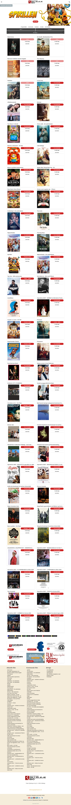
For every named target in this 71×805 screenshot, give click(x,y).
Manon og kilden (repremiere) (13, 676)
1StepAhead (45, 800)
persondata (38, 795)
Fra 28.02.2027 (57, 572)
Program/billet (24, 26)
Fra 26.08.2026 (57, 104)
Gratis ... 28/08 (27, 278)
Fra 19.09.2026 (57, 365)
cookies (43, 795)
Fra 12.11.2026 (57, 488)
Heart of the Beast (30, 693)
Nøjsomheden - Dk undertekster (13, 689)
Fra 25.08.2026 (57, 82)
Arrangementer (50, 671)
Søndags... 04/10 (27, 405)
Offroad (28, 698)
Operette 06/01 (27, 572)
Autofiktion (9, 701)
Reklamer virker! (50, 675)
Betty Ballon (29, 697)
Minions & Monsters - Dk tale (13, 694)
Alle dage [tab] (35, 32)
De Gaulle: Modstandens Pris (13, 671)
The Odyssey (10, 674)
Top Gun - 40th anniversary (12, 691)
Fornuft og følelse (30, 712)
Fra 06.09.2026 (27, 126)
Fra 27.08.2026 (27, 104)
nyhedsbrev (29, 795)
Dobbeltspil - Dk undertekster (13, 680)
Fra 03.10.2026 (57, 385)
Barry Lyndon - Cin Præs (12, 745)
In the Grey (9, 678)
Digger (28, 696)
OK (48, 648)
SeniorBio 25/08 (27, 169)
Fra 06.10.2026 (57, 405)
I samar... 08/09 (57, 322)
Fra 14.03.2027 (57, 593)
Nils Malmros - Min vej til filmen (13, 698)
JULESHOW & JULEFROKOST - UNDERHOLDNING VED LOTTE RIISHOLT (14, 751)
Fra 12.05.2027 (57, 615)
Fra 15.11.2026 (57, 508)
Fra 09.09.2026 (57, 300)
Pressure (9, 704)
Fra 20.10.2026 (57, 427)
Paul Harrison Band (11, 712)
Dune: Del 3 (29, 746)
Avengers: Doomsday (31, 748)
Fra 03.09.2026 (57, 148)
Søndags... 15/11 (27, 528)
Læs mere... (10, 649)
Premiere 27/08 (27, 256)
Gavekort (37, 26)
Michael (8, 683)
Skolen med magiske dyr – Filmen (14, 697)
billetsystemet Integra (36, 800)
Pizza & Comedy (10, 738)
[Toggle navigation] (69, 2)
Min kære (29, 689)
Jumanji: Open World (31, 749)
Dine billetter (47, 26)
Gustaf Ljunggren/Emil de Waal (13, 716)
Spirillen (8, 685)
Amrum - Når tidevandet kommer (33, 765)
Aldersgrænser (50, 672)
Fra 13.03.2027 (27, 593)
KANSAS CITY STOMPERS (13, 715)
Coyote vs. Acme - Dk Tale (12, 709)
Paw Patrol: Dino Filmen (12, 693)
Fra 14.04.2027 (27, 615)
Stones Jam (9, 722)
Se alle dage (27, 41)
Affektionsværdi (10, 686)
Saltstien (9, 675)
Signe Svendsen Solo (11, 739)
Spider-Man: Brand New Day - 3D (14, 696)
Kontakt (41, 26)
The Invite (9, 679)
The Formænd (10, 761)
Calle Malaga (10, 700)
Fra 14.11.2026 (27, 508)
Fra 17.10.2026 (27, 427)
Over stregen (29, 726)
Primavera (9, 711)
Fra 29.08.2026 (27, 148)
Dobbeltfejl (29, 691)
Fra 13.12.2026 (27, 550)
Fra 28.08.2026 (27, 235)
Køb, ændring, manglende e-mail (53, 674)
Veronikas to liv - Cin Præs (12, 717)
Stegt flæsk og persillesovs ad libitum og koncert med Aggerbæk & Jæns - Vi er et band (15, 742)
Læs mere (27, 43)
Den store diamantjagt (31, 705)
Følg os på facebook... (32, 649)
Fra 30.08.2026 (57, 191)
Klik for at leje (11, 661)
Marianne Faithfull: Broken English (14, 672)
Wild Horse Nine (30, 738)
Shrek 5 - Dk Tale (30, 767)
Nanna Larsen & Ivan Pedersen (13, 713)
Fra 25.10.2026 (57, 447)
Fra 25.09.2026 (27, 385)
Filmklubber (49, 676)
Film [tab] (21, 29)
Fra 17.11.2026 (57, 528)
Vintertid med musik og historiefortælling (15, 728)
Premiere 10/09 (27, 322)
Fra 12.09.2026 (27, 365)
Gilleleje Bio (31, 1)
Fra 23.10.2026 (27, 447)
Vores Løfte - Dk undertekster (13, 682)
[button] (2, 22)
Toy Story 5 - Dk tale (11, 702)
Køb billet (35, 21)
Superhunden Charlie (11, 708)
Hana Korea (9, 669)
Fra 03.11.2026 (27, 488)
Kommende (30, 26)
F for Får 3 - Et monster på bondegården (35, 706)
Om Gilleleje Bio (50, 669)
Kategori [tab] (49, 29)
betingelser (34, 795)
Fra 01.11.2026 (57, 466)
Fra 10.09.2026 (57, 343)
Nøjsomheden (10, 690)
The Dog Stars (10, 687)
